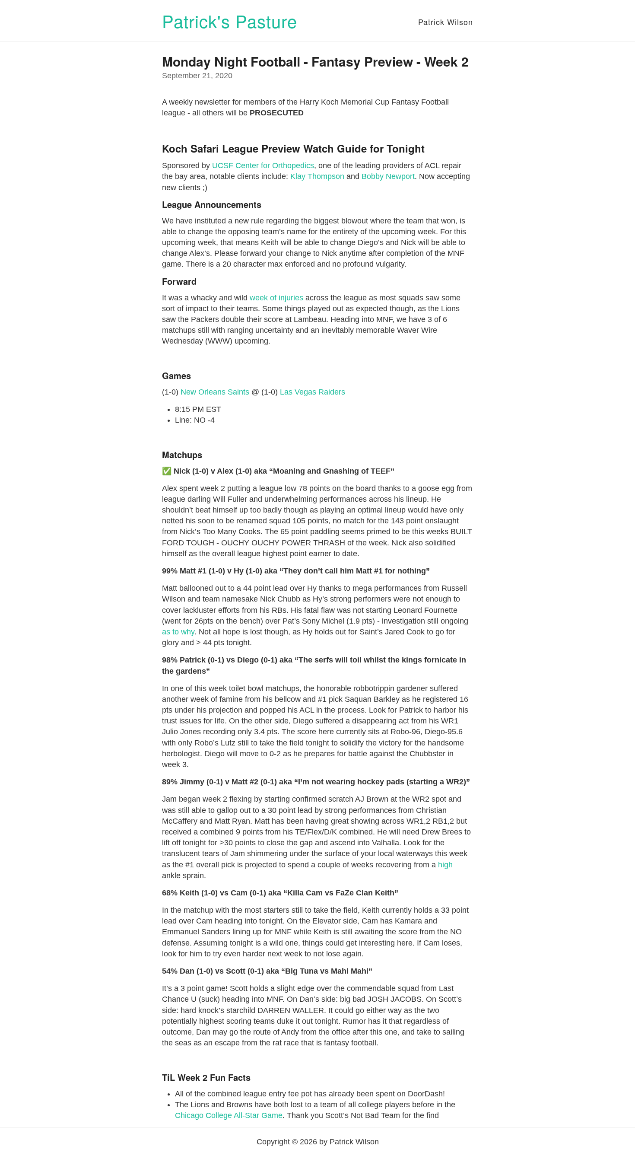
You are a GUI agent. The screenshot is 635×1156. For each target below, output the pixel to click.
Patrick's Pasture (229, 20)
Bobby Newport (388, 176)
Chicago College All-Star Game (229, 1115)
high (445, 864)
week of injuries (276, 297)
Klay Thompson (317, 176)
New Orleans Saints (215, 392)
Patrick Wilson (445, 21)
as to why (178, 631)
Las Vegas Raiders (312, 392)
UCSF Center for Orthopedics (263, 165)
